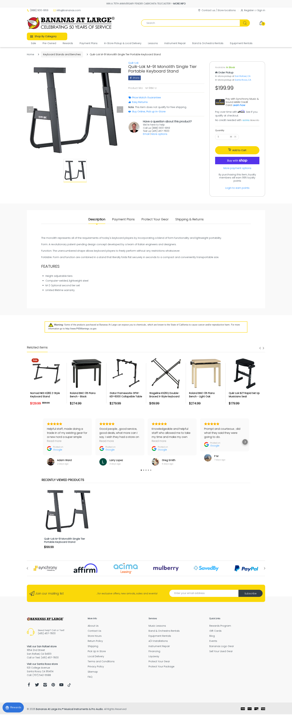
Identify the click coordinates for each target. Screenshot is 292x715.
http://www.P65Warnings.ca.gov (80, 328)
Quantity (219, 130)
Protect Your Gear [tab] (155, 219)
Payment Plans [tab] (123, 219)
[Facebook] (29, 686)
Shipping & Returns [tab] (189, 219)
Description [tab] (96, 219)
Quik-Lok (133, 63)
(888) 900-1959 (39, 10)
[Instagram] (45, 686)
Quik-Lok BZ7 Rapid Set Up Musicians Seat (244, 394)
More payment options (237, 168)
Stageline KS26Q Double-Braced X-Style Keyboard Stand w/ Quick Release (164, 396)
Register (249, 10)
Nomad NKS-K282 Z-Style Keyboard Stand (45, 394)
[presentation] (260, 348)
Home (30, 54)
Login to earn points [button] (237, 188)
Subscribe (251, 593)
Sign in (261, 10)
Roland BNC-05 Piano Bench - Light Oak (202, 394)
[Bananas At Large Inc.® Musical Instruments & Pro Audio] (71, 23)
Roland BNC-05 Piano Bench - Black (83, 394)
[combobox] (195, 23)
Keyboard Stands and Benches (62, 54)
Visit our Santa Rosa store (42, 664)
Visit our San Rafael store (42, 646)
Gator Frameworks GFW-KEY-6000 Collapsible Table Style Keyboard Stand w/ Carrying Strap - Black (126, 398)
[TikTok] (69, 686)
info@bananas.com (69, 10)
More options (159, 134)
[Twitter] (37, 686)
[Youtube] (61, 686)
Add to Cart (239, 150)
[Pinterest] (53, 686)
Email (146, 134)
